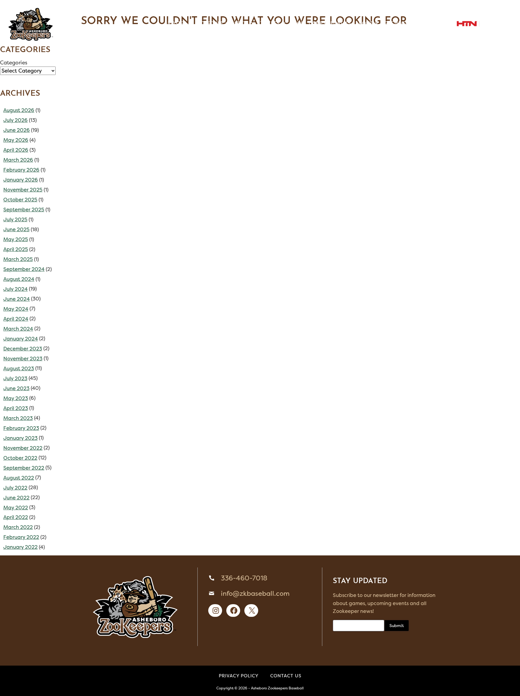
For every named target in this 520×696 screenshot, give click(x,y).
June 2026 (16, 130)
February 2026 (21, 169)
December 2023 (22, 348)
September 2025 (23, 209)
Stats (241, 23)
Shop (297, 23)
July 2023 (15, 378)
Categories (13, 62)
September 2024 (24, 269)
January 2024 (20, 338)
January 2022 (20, 547)
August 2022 (18, 477)
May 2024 (15, 309)
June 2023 (16, 388)
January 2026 (20, 179)
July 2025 (15, 219)
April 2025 (15, 249)
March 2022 (18, 527)
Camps (317, 23)
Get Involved (401, 23)
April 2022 (15, 517)
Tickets (269, 23)
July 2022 (15, 487)
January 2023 (20, 438)
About (364, 23)
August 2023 (18, 368)
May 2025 (15, 239)
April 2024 (15, 318)
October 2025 (20, 199)
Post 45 (340, 23)
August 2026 (18, 110)
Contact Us (286, 676)
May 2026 (15, 140)
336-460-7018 (244, 578)
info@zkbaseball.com (255, 593)
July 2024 (15, 289)
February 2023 (21, 428)
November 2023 (22, 358)
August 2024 (18, 279)
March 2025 (18, 259)
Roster (177, 23)
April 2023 (15, 408)
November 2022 (22, 448)
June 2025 (16, 229)
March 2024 (18, 328)
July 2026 (15, 120)
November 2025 (22, 189)
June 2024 (16, 299)
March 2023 (18, 418)
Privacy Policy (238, 676)
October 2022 (20, 458)
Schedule (210, 23)
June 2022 (16, 497)
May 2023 (15, 398)
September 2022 (23, 468)
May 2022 (15, 507)
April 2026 (15, 150)
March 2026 (18, 160)
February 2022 (21, 537)
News (437, 23)
